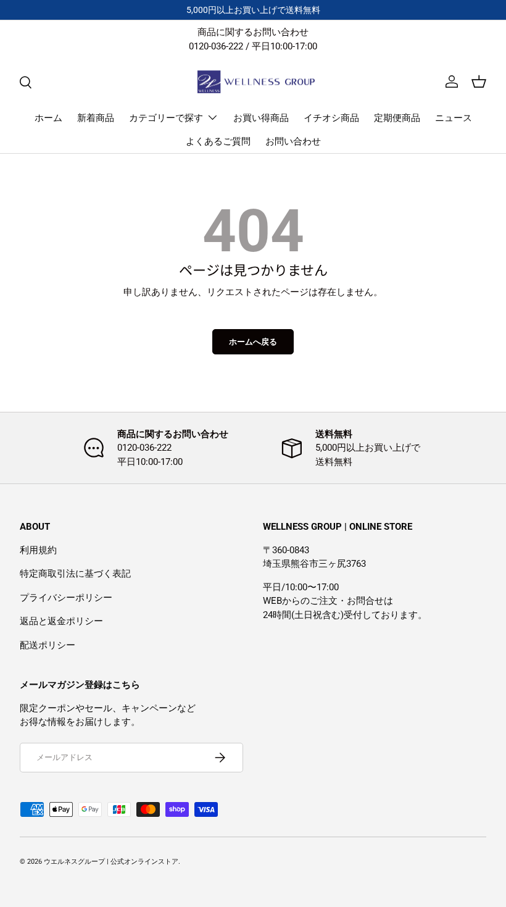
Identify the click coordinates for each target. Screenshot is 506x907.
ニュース (453, 117)
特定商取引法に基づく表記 (75, 573)
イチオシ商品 (331, 117)
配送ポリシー (47, 645)
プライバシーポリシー (66, 597)
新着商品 (95, 117)
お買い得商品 (261, 117)
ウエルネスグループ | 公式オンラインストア (111, 862)
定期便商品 (397, 117)
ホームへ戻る (253, 341)
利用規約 (38, 550)
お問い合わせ (293, 141)
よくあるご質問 (218, 141)
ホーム (48, 117)
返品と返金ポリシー (61, 621)
